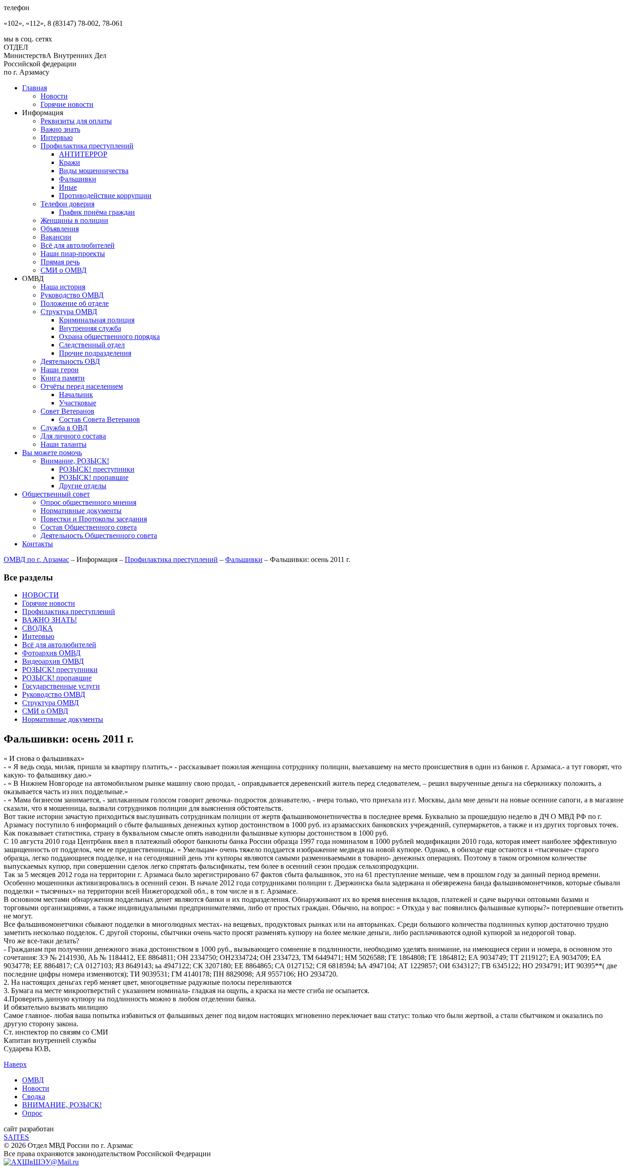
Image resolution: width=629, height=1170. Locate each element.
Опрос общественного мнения (88, 502)
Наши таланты (64, 444)
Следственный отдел (92, 345)
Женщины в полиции (74, 220)
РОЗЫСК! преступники (96, 469)
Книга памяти (63, 378)
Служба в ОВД (64, 428)
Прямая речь (60, 262)
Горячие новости (67, 104)
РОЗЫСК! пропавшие (93, 477)
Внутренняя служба (90, 328)
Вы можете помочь (52, 452)
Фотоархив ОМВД (51, 653)
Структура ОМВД (69, 312)
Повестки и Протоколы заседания (94, 519)
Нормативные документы (81, 511)
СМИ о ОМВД (64, 270)
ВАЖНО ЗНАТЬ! (49, 620)
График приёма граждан (97, 212)
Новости (54, 96)
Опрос (32, 1113)
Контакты (37, 544)
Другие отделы (82, 486)
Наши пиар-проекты (73, 253)
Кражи (69, 162)
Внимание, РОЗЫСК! (75, 461)
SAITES (16, 1137)
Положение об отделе (75, 303)
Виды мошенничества (93, 171)
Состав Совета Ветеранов (99, 419)
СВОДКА (37, 628)
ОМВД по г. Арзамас (36, 559)
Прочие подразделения (95, 353)
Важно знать (60, 129)
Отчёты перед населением (82, 386)
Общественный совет (56, 494)
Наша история (63, 287)
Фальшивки (77, 179)
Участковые (77, 403)
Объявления (60, 229)
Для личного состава (73, 436)
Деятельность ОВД (70, 361)
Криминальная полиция (96, 320)
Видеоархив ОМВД (53, 661)
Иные (68, 187)
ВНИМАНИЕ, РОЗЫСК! (62, 1105)
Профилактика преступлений (87, 146)
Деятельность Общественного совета (99, 535)
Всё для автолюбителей (78, 245)
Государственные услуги (61, 686)
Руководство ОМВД (72, 295)
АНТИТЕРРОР (83, 154)
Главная (34, 88)
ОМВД (33, 1080)
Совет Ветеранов (67, 411)
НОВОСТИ (40, 595)
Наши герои (60, 370)
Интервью (57, 137)
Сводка (33, 1096)
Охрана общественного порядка (109, 336)
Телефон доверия (67, 204)
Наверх (15, 1064)
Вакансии (56, 237)
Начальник (76, 394)
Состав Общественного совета (89, 527)
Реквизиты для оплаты (76, 121)
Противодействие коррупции (105, 195)
